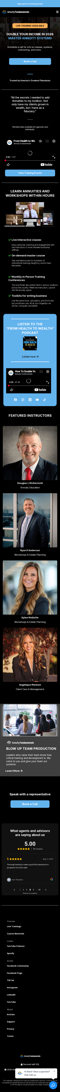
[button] (57, 12)
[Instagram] (22, 399)
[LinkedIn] (30, 399)
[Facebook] (15, 399)
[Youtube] (37, 399)
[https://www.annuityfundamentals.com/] (15, 12)
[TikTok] (44, 399)
